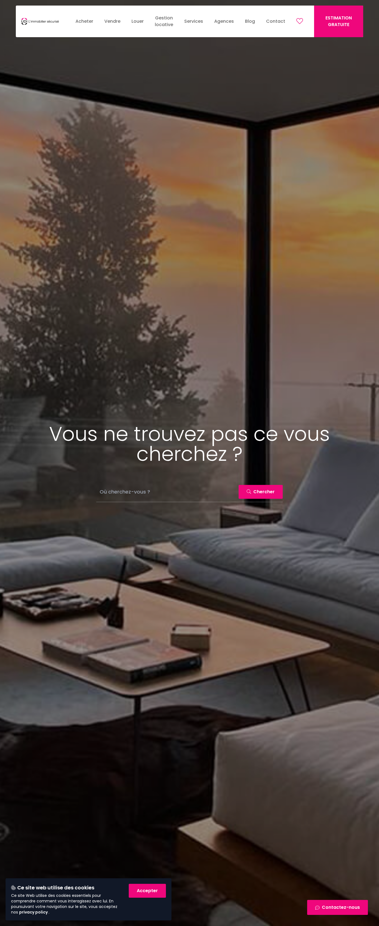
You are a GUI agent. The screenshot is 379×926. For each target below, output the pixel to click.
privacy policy (34, 912)
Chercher (263, 492)
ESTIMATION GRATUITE (338, 21)
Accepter (147, 890)
